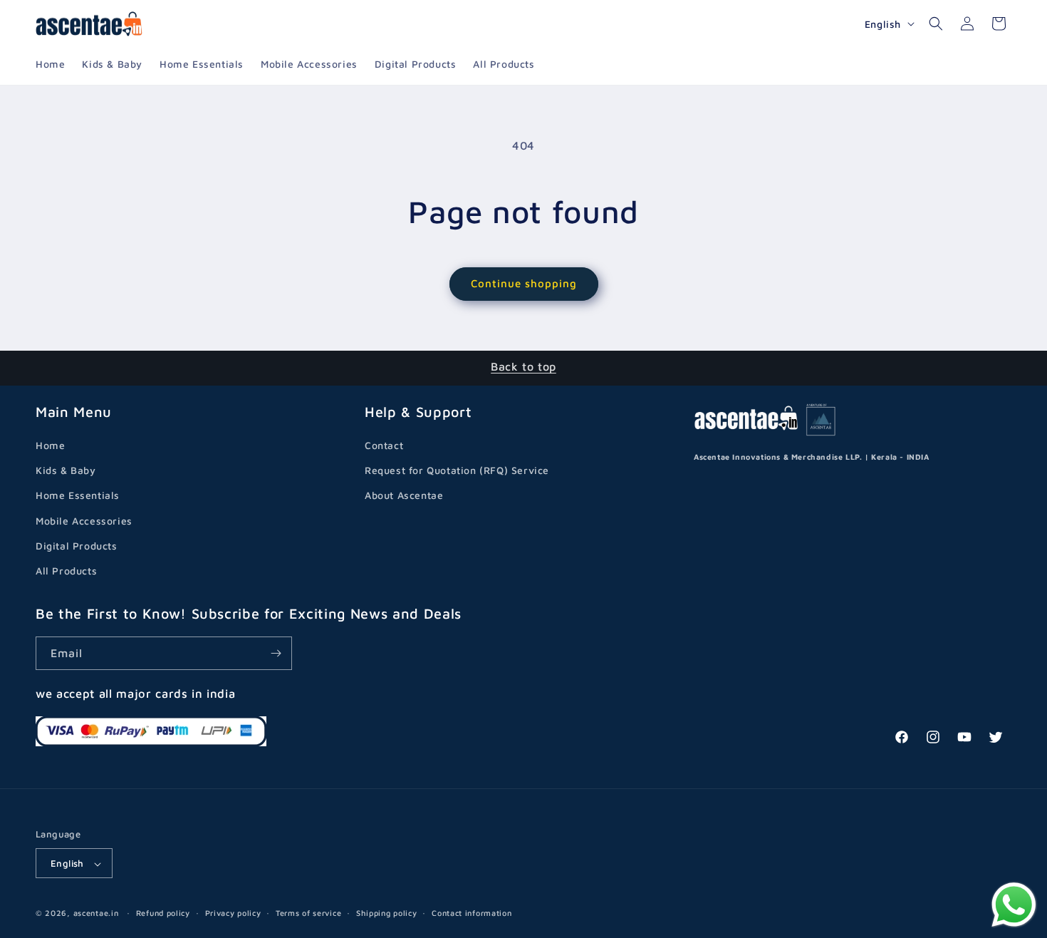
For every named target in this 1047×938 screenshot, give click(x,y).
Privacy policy (233, 912)
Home (50, 445)
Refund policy (163, 912)
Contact (384, 445)
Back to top (523, 366)
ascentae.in (96, 913)
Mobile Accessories (84, 521)
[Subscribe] (275, 653)
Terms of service (308, 912)
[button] (936, 23)
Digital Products (77, 546)
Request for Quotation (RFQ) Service (457, 470)
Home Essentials (78, 496)
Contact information (471, 912)
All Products (66, 571)
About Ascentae (404, 496)
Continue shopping (524, 283)
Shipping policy (386, 912)
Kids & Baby (66, 470)
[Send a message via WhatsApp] (1014, 905)
